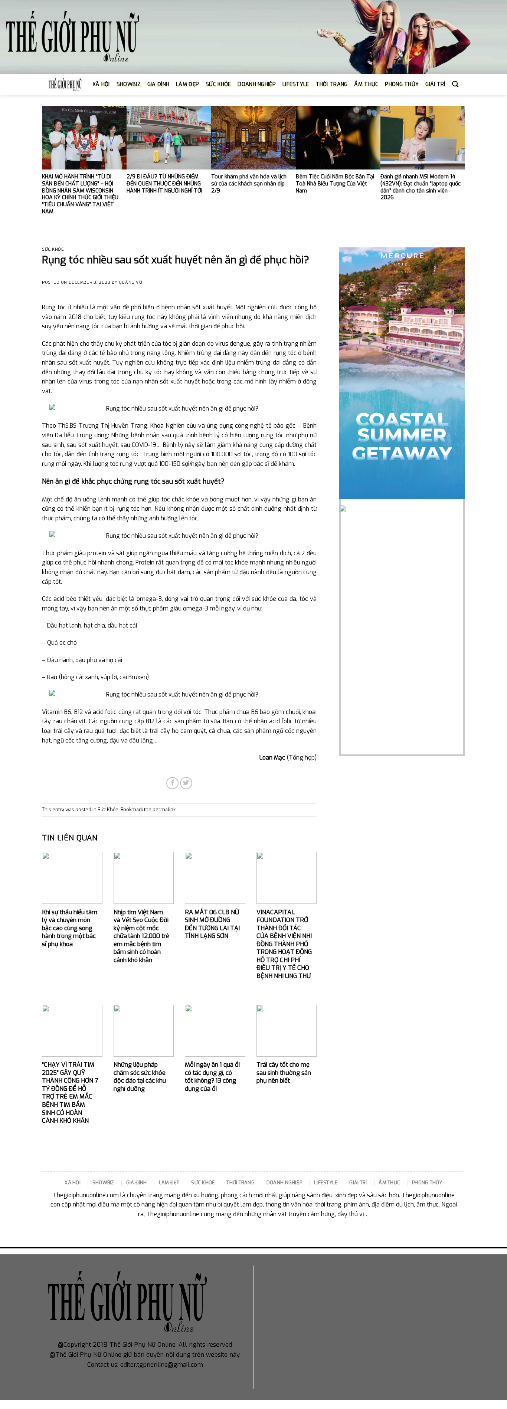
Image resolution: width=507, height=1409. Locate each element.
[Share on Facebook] (172, 783)
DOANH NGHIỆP (256, 84)
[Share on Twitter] (186, 783)
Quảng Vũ (130, 282)
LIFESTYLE (295, 84)
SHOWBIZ (129, 84)
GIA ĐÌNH (158, 84)
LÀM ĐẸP (187, 84)
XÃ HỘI (101, 84)
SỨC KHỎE (218, 84)
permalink (164, 809)
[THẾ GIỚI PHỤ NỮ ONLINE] (72, 37)
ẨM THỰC (366, 84)
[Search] (455, 84)
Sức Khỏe (53, 249)
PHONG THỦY (402, 84)
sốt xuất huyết (212, 307)
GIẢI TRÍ (435, 84)
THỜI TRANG (332, 84)
